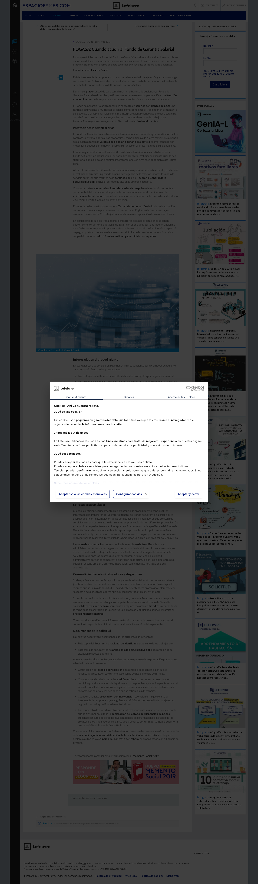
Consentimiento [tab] (76, 397)
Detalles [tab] (129, 397)
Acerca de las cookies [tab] (181, 397)
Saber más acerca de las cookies (76, 483)
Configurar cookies (129, 494)
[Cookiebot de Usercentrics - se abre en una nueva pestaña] (188, 388)
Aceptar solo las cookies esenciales (83, 494)
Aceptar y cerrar (188, 494)
